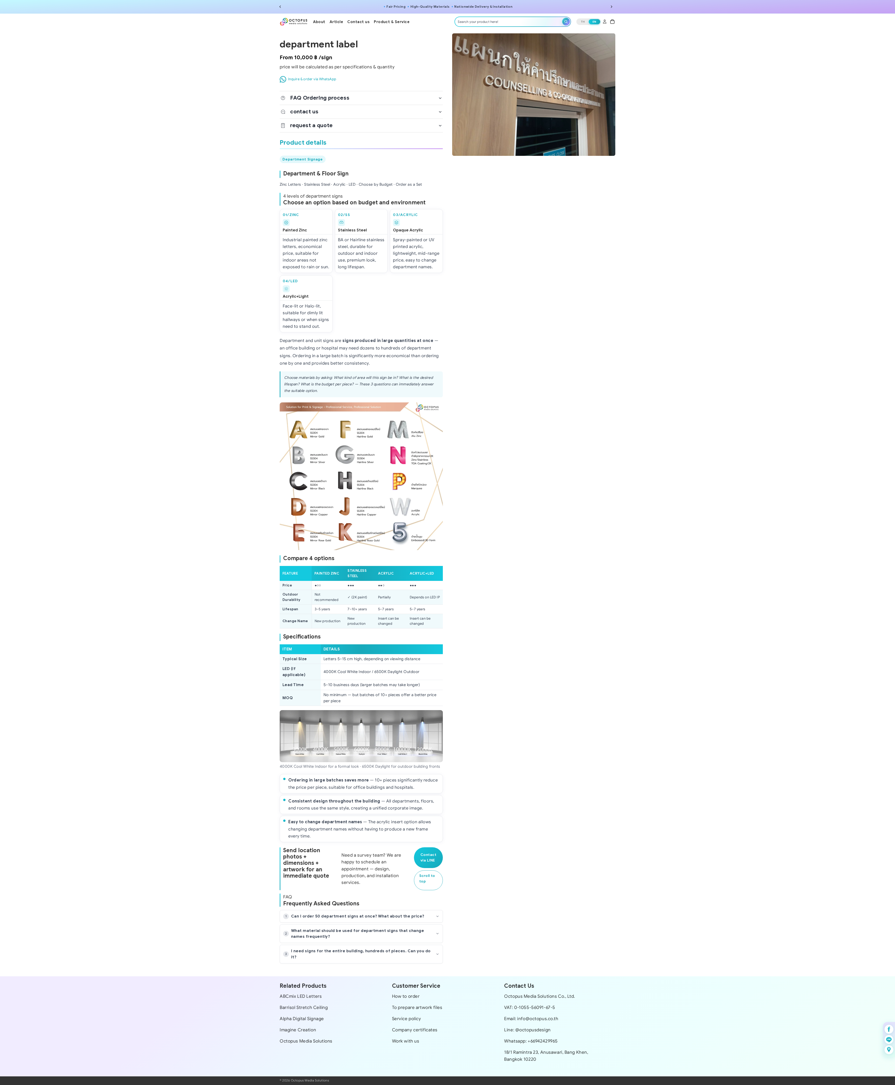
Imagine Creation (298, 1030)
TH (583, 21)
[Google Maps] (889, 1049)
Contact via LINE (428, 857)
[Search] (566, 21)
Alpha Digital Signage (302, 1018)
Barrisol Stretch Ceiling (304, 1007)
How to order (406, 996)
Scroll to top (427, 878)
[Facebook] (889, 1029)
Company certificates (414, 1030)
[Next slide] (611, 6)
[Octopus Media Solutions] (294, 22)
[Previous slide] (280, 6)
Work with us (405, 1041)
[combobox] (509, 21)
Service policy (406, 1018)
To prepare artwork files (417, 1007)
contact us (304, 111)
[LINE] (889, 1039)
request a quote (311, 125)
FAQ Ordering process (320, 97)
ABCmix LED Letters (301, 996)
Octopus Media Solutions (306, 1041)
